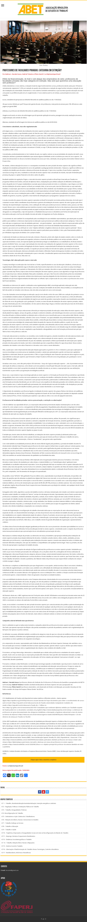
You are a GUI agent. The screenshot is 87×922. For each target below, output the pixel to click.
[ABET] (43, 8)
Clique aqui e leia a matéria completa (43, 759)
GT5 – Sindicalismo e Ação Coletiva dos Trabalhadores (18, 816)
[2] (33, 267)
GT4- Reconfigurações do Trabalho (12, 813)
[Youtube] (43, 792)
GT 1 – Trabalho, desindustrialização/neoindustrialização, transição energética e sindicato (28, 803)
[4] (68, 598)
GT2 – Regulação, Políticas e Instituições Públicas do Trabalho (20, 806)
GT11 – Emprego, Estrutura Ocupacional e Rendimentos (18, 836)
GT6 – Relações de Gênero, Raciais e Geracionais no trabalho (19, 820)
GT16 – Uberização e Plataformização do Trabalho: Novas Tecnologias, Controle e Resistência (30, 849)
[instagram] (47, 792)
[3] (65, 453)
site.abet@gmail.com (12, 870)
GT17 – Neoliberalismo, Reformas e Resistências (16, 852)
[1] (16, 184)
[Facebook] (39, 792)
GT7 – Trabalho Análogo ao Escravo (12, 823)
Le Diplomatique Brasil (15, 766)
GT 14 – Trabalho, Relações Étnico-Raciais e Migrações (17, 843)
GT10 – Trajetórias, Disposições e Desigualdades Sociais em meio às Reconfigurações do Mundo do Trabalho (34, 833)
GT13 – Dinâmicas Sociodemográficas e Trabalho (16, 839)
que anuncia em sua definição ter (18, 228)
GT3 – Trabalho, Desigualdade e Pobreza (14, 810)
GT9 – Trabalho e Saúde (8, 829)
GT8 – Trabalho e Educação (9, 826)
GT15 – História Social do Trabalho (12, 846)
